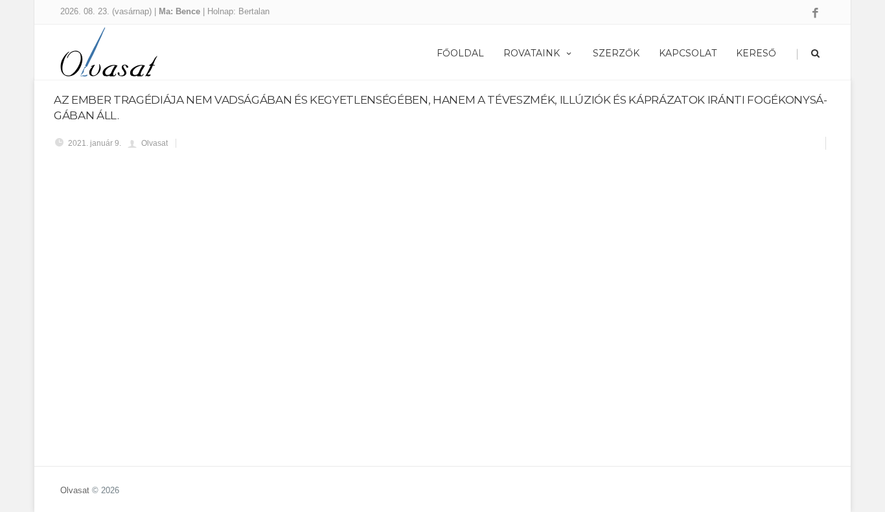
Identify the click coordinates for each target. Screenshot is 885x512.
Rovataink (531, 53)
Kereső (756, 53)
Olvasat (74, 490)
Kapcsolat (688, 53)
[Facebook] (815, 13)
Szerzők (616, 53)
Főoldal (460, 53)
